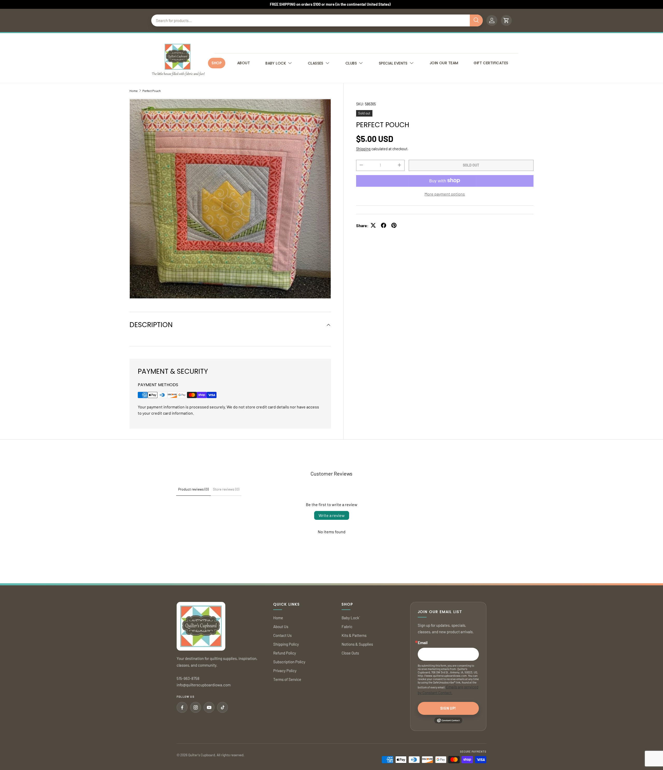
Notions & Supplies (357, 644)
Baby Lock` (351, 617)
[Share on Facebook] (383, 225)
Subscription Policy (289, 661)
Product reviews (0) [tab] (193, 489)
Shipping (363, 148)
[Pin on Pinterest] (394, 225)
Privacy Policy (285, 670)
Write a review (332, 515)
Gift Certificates (491, 63)
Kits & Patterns (354, 635)
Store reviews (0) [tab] (226, 489)
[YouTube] (209, 707)
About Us (280, 626)
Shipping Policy (286, 644)
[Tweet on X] (373, 225)
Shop (217, 63)
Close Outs (350, 653)
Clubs (351, 63)
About (243, 63)
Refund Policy (284, 653)
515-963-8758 (188, 678)
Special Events (393, 63)
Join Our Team (444, 63)
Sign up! (448, 708)
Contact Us (282, 635)
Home (133, 90)
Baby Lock (275, 63)
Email (423, 643)
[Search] (476, 20)
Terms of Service (287, 679)
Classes (315, 63)
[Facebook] (182, 707)
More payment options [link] (444, 193)
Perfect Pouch (151, 90)
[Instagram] (195, 707)
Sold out (471, 165)
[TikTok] (222, 707)
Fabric (347, 626)
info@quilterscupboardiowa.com (203, 684)
